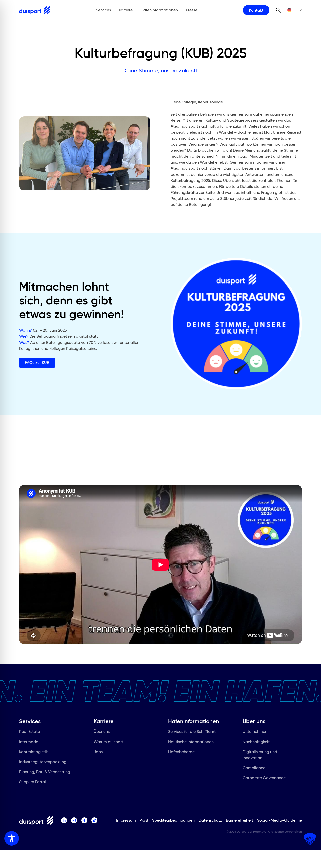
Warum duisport (108, 741)
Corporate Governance (264, 777)
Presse (191, 10)
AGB (144, 820)
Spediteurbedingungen (173, 820)
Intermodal (29, 741)
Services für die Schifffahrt (192, 731)
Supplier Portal (32, 781)
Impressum (126, 820)
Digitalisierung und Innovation (260, 754)
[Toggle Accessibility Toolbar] (11, 838)
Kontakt (256, 10)
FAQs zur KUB (37, 362)
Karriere (126, 10)
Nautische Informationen (191, 741)
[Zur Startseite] (34, 10)
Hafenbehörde (181, 751)
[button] (310, 839)
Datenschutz (210, 820)
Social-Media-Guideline (279, 820)
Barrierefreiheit (239, 820)
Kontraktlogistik (33, 751)
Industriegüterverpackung (42, 761)
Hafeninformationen (159, 10)
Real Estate (29, 731)
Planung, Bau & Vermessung (44, 771)
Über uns (102, 731)
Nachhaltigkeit (256, 741)
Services (103, 10)
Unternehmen (255, 731)
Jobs (98, 751)
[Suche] (278, 10)
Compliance (254, 767)
